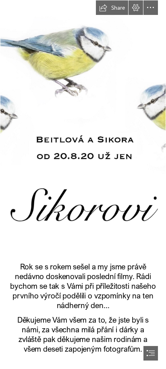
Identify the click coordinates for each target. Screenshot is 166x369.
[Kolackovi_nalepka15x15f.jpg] (83, 129)
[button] (112, 7)
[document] (83, 184)
